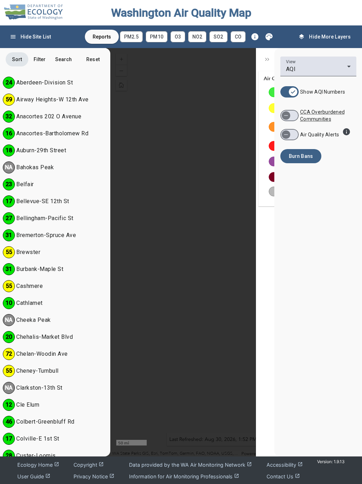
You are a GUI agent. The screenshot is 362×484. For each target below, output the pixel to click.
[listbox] (183, 37)
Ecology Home (38, 465)
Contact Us (283, 476)
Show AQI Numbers (322, 92)
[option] (131, 36)
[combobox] (318, 69)
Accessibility (285, 465)
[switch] (289, 92)
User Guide (33, 476)
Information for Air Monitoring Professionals (184, 476)
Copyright (89, 465)
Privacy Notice (94, 476)
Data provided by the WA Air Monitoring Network (190, 465)
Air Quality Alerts (319, 134)
